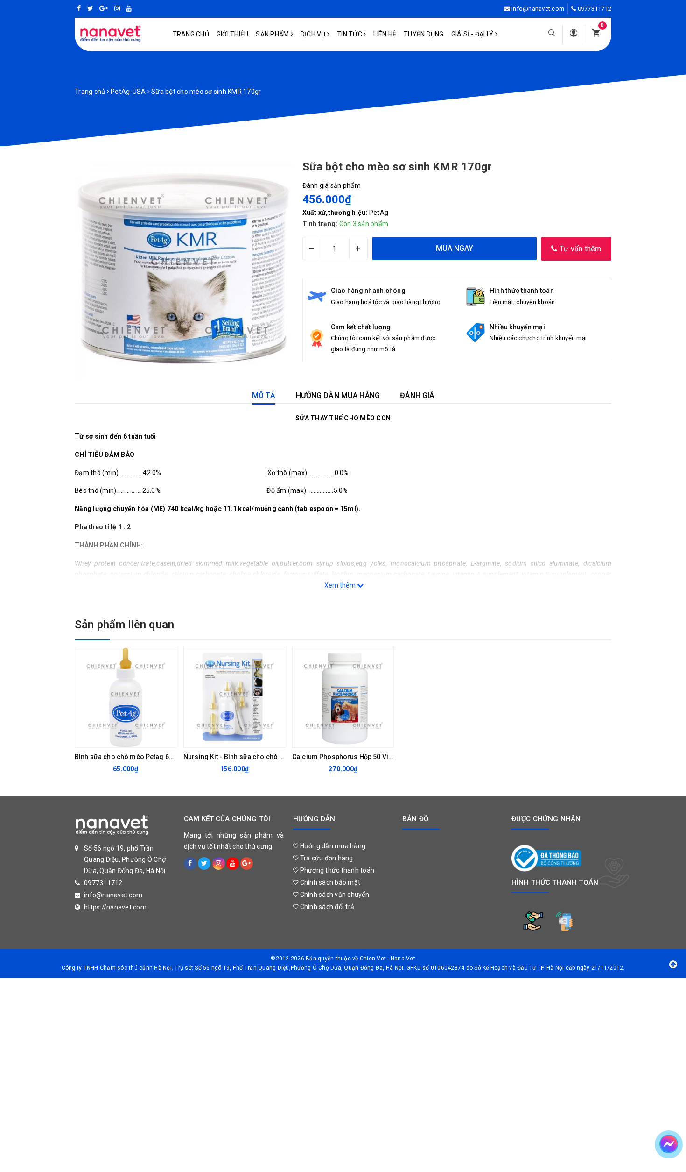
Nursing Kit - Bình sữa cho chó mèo (238, 756)
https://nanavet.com (115, 907)
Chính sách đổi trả (326, 906)
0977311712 (595, 8)
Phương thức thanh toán (336, 870)
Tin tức (350, 34)
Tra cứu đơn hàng (325, 858)
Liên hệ (384, 34)
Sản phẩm (273, 34)
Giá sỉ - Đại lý (473, 34)
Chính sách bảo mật (329, 882)
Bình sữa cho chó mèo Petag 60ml (128, 756)
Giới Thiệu (233, 34)
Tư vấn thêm (580, 248)
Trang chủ (191, 34)
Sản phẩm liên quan (124, 624)
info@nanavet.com (537, 8)
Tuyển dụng (424, 34)
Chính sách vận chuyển (333, 894)
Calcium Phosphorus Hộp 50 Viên (344, 756)
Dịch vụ (314, 34)
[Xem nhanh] (166, 738)
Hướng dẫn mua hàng (331, 846)
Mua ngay (118, 738)
